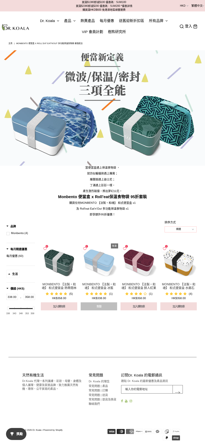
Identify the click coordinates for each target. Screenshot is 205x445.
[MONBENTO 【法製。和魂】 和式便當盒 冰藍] (99, 262)
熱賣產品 (87, 21)
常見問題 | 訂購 (98, 390)
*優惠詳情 (126, 5)
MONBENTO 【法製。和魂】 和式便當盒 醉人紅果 (139, 286)
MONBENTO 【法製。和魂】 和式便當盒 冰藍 (99, 286)
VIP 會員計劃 (92, 32)
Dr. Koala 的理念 (99, 381)
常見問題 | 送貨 (98, 395)
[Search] (181, 26)
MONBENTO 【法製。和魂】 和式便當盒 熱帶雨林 (59, 286)
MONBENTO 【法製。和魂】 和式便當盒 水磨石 (178, 286)
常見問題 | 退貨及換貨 (102, 399)
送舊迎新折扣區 (131, 21)
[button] (11, 226)
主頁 (10, 43)
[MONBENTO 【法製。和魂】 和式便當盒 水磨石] (178, 262)
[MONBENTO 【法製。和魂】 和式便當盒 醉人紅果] (139, 262)
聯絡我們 (94, 403)
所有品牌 (156, 21)
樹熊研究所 (117, 32)
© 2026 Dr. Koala (33, 430)
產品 (67, 21)
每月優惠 (107, 21)
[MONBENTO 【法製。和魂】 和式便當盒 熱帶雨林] (59, 262)
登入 (188, 26)
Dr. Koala (47, 21)
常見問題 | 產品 (98, 385)
